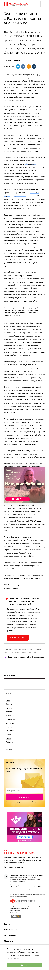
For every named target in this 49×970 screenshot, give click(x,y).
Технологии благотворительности (26, 653)
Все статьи (10, 750)
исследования (30, 310)
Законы (9, 704)
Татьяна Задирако (12, 60)
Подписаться (24, 797)
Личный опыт (11, 719)
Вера (8, 700)
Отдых (8, 734)
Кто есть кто (10, 715)
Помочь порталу (18, 638)
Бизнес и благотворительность (15, 649)
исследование (24, 272)
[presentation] (24, 790)
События (9, 742)
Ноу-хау (9, 727)
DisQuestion (16, 315)
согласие (24, 802)
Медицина (10, 723)
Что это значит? (13, 958)
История (9, 708)
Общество (10, 731)
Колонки (9, 711)
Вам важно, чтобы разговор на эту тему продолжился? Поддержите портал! (25, 601)
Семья (8, 738)
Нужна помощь (20, 196)
